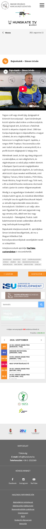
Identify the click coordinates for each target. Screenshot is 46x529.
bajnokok (16, 259)
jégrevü (13, 262)
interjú (5, 262)
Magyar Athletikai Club (30, 262)
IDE (24, 329)
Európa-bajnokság (34, 259)
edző (24, 259)
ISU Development (23, 286)
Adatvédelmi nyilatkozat (23, 502)
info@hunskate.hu (27, 456)
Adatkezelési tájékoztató (23, 506)
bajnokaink (7, 259)
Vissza (8, 32)
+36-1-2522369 (29, 460)
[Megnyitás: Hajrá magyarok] (23, 315)
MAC (19, 262)
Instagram (23, 483)
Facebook (12, 483)
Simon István (28, 264)
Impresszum (23, 513)
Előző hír (9, 274)
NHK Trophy (18, 264)
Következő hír (36, 274)
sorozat (38, 264)
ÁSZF (23, 516)
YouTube (34, 483)
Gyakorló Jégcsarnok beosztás (23, 522)
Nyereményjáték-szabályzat (23, 509)
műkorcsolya (7, 264)
